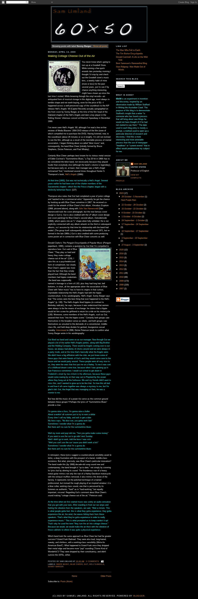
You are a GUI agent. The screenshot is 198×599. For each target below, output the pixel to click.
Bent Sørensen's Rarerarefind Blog (131, 63)
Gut (86, 564)
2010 (121, 277)
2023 (121, 193)
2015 (121, 258)
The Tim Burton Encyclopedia (129, 54)
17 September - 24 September (135, 224)
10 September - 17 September (135, 231)
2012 (121, 269)
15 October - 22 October (133, 209)
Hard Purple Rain (128, 200)
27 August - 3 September (133, 245)
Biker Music (62, 564)
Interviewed (61, 330)
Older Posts (106, 576)
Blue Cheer (76, 564)
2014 (121, 261)
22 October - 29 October (133, 205)
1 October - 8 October (132, 217)
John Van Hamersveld (88, 209)
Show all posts (100, 46)
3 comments (92, 561)
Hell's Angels (96, 564)
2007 (121, 289)
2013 (121, 265)
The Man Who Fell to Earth (128, 50)
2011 (121, 273)
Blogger (139, 596)
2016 (121, 253)
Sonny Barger (56, 566)
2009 (121, 281)
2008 (121, 285)
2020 (121, 250)
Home (74, 576)
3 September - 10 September (134, 238)
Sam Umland (140, 164)
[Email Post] (101, 561)
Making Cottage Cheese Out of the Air (71, 56)
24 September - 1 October (133, 220)
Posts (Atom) (66, 581)
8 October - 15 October (132, 213)
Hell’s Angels (71, 174)
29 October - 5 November (133, 197)
